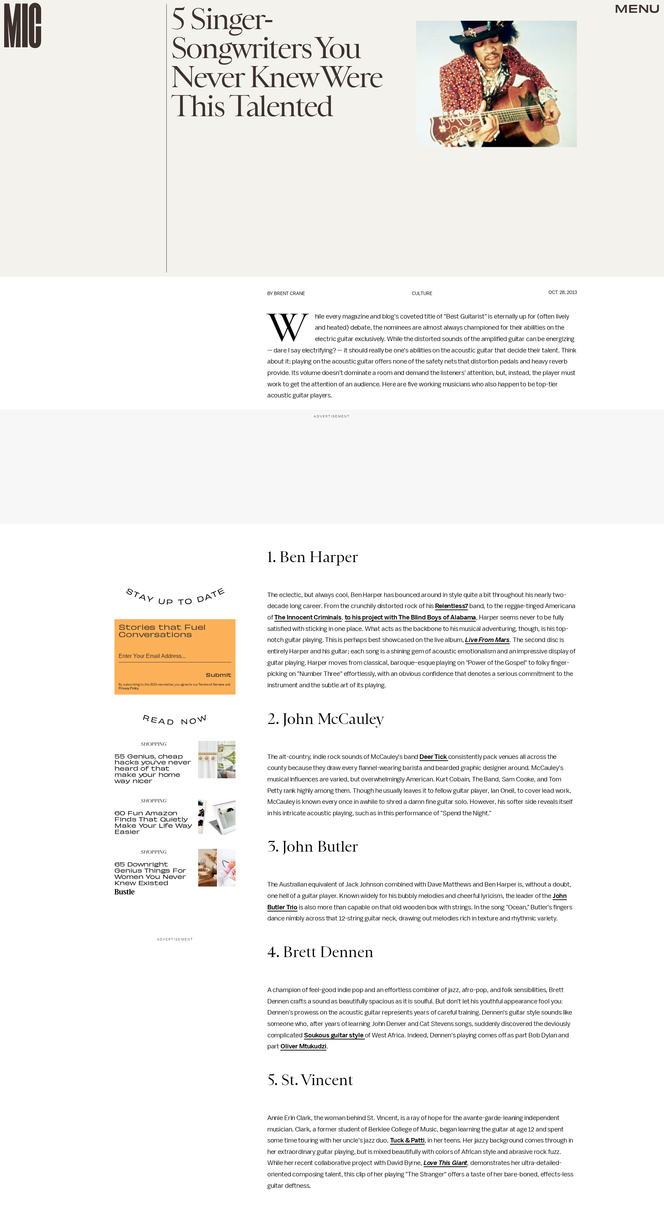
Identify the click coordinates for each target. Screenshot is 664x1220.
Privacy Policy (129, 688)
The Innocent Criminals (307, 617)
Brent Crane (289, 293)
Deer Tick (433, 756)
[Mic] (22, 25)
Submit (218, 674)
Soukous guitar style (334, 1035)
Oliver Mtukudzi (303, 1046)
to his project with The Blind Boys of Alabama (410, 617)
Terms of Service (211, 684)
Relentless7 (451, 606)
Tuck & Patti (407, 1140)
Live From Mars (487, 639)
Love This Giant (446, 1162)
